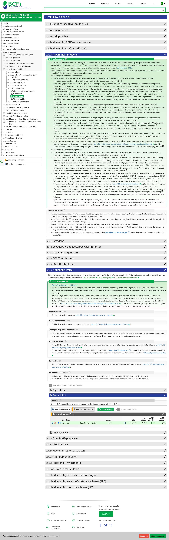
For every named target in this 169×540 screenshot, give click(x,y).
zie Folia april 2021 (124, 68)
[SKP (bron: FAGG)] (58, 423)
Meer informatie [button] (53, 536)
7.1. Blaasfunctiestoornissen (126, 277)
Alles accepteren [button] (157, 536)
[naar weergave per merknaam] (52, 423)
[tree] (19, 89)
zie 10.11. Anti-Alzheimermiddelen (126, 184)
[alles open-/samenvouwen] (163, 414)
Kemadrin (65, 423)
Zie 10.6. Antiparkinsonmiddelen (64, 285)
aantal (108, 420)
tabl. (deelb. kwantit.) (88, 423)
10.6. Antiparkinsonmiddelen (155, 353)
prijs (133, 420)
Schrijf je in (106, 514)
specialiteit (66, 420)
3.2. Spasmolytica (104, 277)
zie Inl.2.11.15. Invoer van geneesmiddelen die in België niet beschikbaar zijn (123, 144)
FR (154, 3)
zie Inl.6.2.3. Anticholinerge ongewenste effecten (94, 315)
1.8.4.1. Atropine (89, 277)
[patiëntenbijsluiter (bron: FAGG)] (61, 423)
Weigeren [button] (144, 536)
